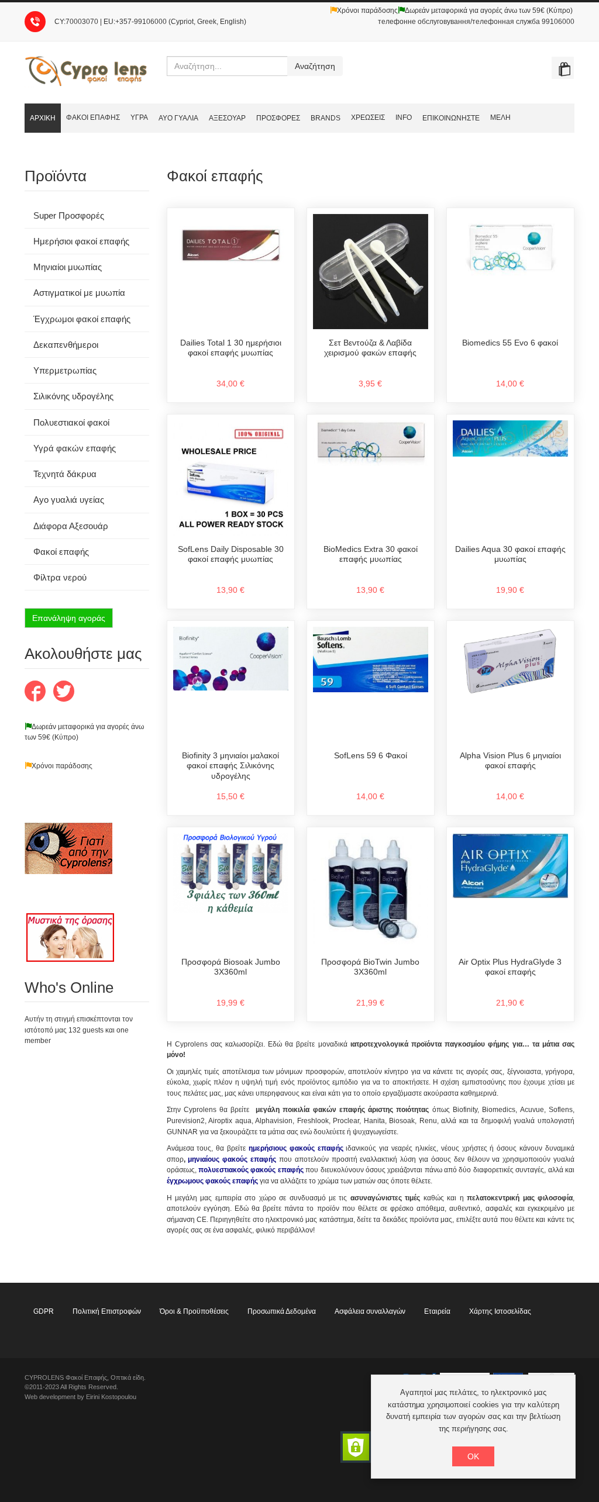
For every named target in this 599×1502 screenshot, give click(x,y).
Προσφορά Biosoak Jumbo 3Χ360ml (230, 967)
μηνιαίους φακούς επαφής (232, 1159)
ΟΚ (473, 1456)
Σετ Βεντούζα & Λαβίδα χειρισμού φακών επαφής (370, 348)
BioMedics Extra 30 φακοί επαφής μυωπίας (370, 554)
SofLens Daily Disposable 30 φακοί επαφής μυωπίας (231, 554)
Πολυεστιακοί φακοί (71, 422)
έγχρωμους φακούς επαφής (212, 1181)
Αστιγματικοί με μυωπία (79, 293)
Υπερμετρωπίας (65, 370)
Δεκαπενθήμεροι (65, 345)
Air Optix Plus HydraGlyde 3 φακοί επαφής (510, 967)
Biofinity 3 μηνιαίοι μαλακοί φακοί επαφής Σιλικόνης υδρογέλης (230, 766)
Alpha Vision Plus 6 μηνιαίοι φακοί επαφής (510, 761)
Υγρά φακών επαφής (74, 448)
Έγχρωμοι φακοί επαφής (81, 319)
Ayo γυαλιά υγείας (68, 500)
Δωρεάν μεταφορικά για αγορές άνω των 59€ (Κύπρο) (489, 10)
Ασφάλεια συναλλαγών (370, 1311)
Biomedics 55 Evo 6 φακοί (510, 342)
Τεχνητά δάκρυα (65, 474)
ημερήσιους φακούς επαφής (296, 1148)
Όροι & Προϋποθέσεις (194, 1311)
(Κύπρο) (64, 737)
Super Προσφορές (68, 215)
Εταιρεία (437, 1311)
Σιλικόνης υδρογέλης (73, 396)
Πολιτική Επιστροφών (107, 1311)
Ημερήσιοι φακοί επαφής (81, 241)
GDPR (43, 1311)
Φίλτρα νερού (60, 577)
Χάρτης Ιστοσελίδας (500, 1311)
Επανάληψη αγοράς (68, 618)
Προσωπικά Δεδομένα (281, 1311)
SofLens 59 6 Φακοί (370, 755)
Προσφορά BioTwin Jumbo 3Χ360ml (370, 967)
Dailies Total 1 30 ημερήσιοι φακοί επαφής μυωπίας (230, 348)
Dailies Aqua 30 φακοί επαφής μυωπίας (510, 554)
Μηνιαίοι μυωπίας (67, 267)
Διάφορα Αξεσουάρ (70, 526)
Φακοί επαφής (61, 552)
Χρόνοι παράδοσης (367, 10)
